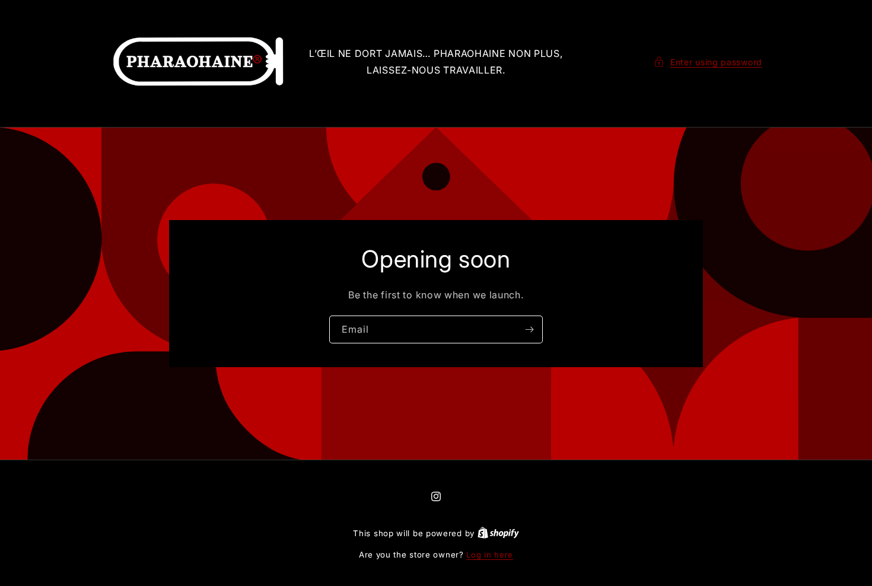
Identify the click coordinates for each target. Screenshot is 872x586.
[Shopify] (498, 533)
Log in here (489, 554)
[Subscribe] (529, 329)
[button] (708, 62)
